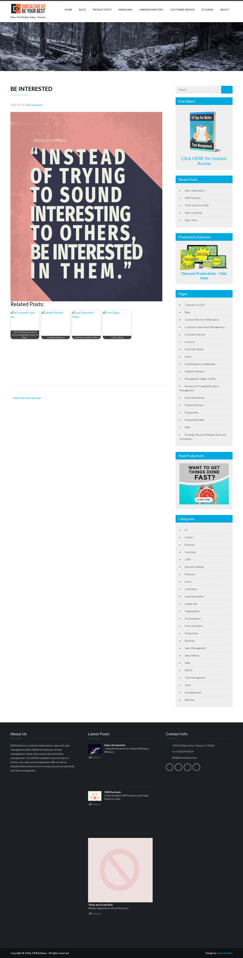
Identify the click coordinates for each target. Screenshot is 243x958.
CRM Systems (193, 197)
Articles (189, 537)
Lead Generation (194, 596)
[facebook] (169, 767)
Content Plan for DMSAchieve (202, 319)
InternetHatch (225, 953)
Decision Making (194, 566)
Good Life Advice (194, 349)
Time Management (195, 677)
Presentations (193, 618)
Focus (188, 581)
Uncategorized (193, 692)
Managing (125, 9)
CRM (188, 559)
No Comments (35, 104)
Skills (187, 427)
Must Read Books (195, 397)
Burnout (190, 544)
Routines (190, 640)
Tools (188, 685)
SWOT (189, 670)
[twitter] (178, 767)
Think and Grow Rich (197, 205)
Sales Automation (195, 190)
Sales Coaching (193, 212)
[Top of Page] (232, 949)
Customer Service (182, 9)
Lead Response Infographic (200, 364)
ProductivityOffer (195, 419)
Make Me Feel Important (25, 397)
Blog (82, 9)
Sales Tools (191, 220)
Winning (189, 699)
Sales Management (195, 648)
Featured (190, 574)
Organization (192, 611)
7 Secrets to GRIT (195, 304)
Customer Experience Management (205, 327)
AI (186, 529)
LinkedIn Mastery (151, 9)
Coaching (190, 552)
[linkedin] (187, 767)
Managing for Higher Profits (200, 378)
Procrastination (194, 625)
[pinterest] (196, 767)
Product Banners (194, 405)
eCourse (207, 9)
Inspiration (191, 589)
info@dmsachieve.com (184, 757)
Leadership (191, 603)
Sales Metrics (192, 655)
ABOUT (224, 9)
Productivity (102, 9)
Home (68, 9)
